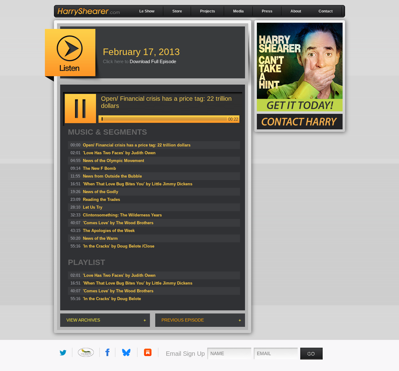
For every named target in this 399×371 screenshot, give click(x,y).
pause (80, 108)
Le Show (146, 11)
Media (238, 11)
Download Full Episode (153, 61)
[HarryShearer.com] (88, 17)
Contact (326, 11)
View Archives (83, 320)
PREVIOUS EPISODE (182, 320)
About (296, 11)
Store (177, 11)
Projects (207, 11)
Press (267, 11)
